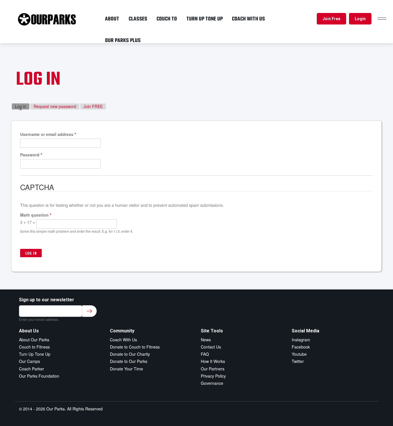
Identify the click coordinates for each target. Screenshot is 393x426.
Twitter (298, 361)
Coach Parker (31, 369)
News (206, 339)
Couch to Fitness (34, 347)
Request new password (55, 106)
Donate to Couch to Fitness (135, 347)
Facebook (301, 347)
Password (31, 155)
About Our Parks (34, 339)
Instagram (301, 339)
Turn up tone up (204, 19)
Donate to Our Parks (128, 361)
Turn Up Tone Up (34, 354)
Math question (35, 215)
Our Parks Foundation (39, 376)
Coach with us (248, 19)
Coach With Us (123, 339)
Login (360, 18)
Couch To (167, 19)
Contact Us (211, 347)
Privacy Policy (213, 376)
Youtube (299, 354)
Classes (138, 19)
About (112, 19)
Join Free (331, 18)
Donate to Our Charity (130, 354)
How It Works (213, 361)
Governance (212, 383)
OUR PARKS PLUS (123, 41)
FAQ (205, 354)
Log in (22, 106)
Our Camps (29, 361)
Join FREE (93, 106)
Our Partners (212, 369)
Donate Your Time (126, 369)
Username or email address (48, 134)
